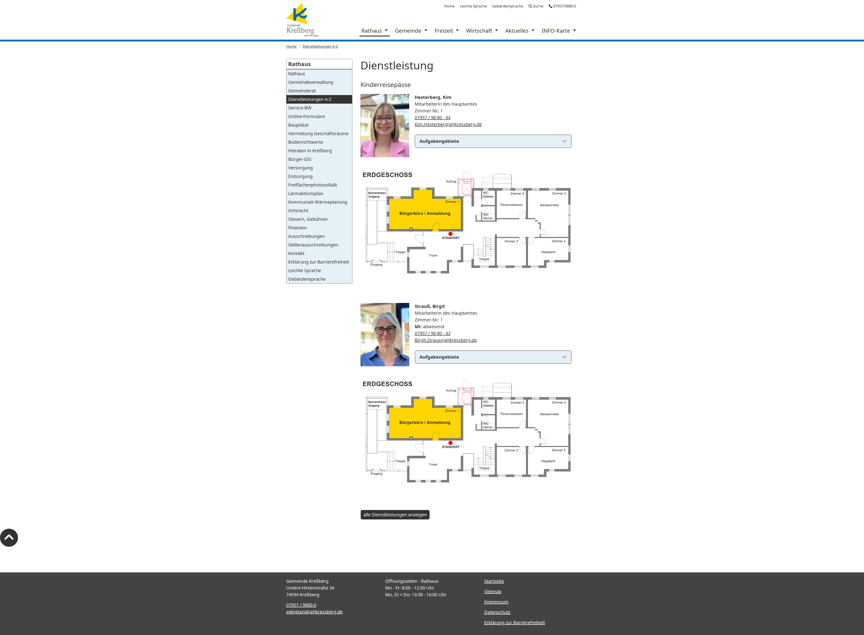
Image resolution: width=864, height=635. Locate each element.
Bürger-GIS (299, 159)
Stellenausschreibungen (313, 245)
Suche (537, 6)
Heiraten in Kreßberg (310, 151)
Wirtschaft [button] (480, 30)
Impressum (496, 602)
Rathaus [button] (372, 30)
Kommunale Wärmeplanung (317, 202)
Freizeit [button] (444, 30)
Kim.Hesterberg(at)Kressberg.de (448, 124)
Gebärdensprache (507, 6)
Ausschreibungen (306, 236)
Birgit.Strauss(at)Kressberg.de (446, 340)
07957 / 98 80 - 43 (432, 333)
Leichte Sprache (473, 6)
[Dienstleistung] (302, 20)
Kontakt (296, 253)
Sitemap (492, 591)
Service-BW (300, 108)
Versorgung (300, 168)
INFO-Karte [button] (557, 30)
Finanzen (297, 228)
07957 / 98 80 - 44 (432, 117)
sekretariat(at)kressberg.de (314, 612)
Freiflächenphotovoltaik (312, 185)
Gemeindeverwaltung (310, 82)
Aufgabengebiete (439, 141)
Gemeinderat (302, 91)
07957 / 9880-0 (301, 605)
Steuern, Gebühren (308, 219)
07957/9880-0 (564, 6)
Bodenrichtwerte (305, 142)
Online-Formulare (306, 116)
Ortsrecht (298, 210)
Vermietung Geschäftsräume (318, 133)
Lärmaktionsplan (305, 193)
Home (449, 6)
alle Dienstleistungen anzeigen (395, 515)
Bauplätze (298, 125)
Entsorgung (300, 176)
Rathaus (299, 64)
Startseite (494, 581)
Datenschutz (497, 612)
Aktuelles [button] (517, 30)
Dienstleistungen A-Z (320, 46)
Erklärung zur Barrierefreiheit (318, 262)
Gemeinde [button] (409, 30)
